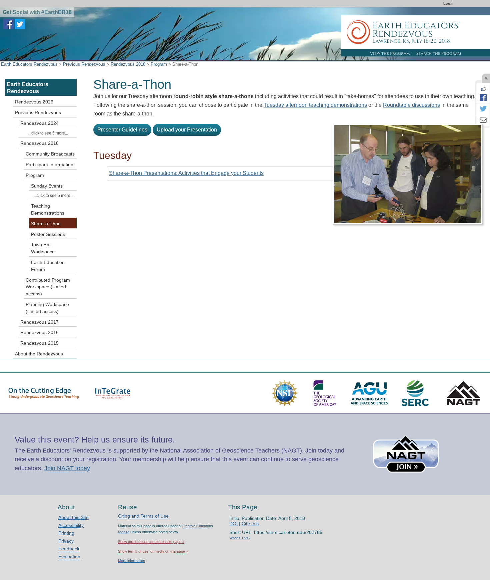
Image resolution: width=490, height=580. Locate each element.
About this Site (73, 517)
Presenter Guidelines (122, 129)
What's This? (239, 538)
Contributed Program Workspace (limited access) (48, 287)
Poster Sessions (48, 234)
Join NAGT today (67, 468)
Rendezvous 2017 (39, 322)
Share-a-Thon (46, 223)
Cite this (250, 523)
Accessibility (71, 525)
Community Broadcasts (50, 154)
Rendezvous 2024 (39, 123)
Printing (66, 533)
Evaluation (69, 556)
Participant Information (49, 164)
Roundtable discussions (411, 105)
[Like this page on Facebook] (483, 88)
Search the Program (438, 53)
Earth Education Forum (48, 266)
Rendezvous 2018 (128, 64)
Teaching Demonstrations (47, 209)
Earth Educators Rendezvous (29, 64)
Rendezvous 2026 (34, 101)
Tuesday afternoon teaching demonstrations (315, 105)
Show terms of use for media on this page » (153, 551)
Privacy (66, 541)
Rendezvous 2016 (39, 332)
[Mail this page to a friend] (483, 120)
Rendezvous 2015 (39, 343)
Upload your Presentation (187, 129)
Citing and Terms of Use (143, 516)
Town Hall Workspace (43, 248)
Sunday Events (47, 186)
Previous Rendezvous (84, 64)
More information (131, 561)
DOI (233, 523)
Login (448, 3)
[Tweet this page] (483, 109)
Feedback (68, 548)
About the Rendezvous (39, 353)
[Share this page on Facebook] (483, 97)
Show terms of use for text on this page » (151, 542)
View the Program (390, 53)
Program (159, 64)
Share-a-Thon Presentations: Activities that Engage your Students (186, 173)
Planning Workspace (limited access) (47, 308)
